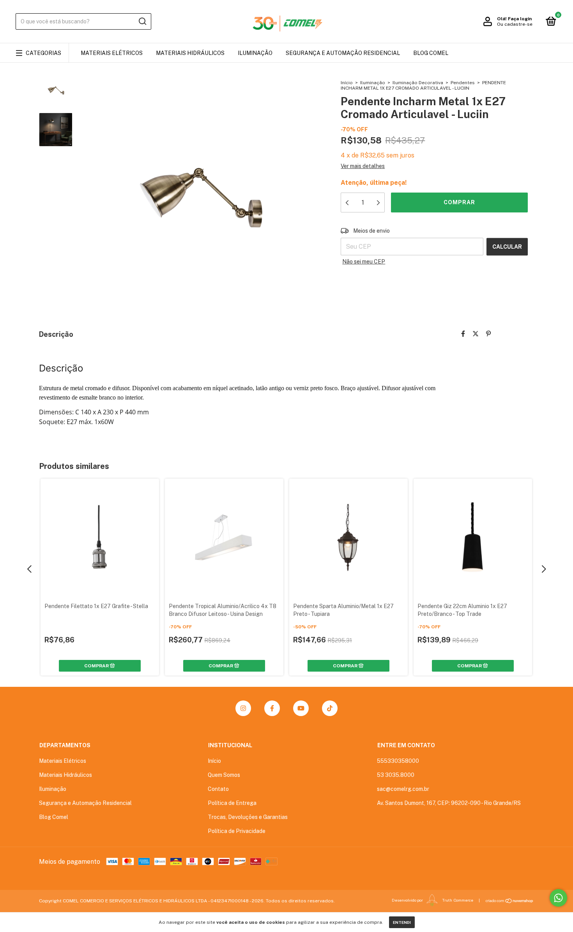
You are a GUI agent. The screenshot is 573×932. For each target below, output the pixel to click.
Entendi (402, 922)
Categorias (43, 53)
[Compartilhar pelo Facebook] (463, 334)
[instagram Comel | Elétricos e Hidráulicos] (243, 708)
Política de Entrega (232, 803)
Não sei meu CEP (363, 261)
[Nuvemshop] (509, 901)
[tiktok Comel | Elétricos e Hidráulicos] (330, 708)
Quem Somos (224, 775)
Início (347, 82)
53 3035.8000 (395, 775)
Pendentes (463, 82)
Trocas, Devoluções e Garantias (248, 817)
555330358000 (398, 761)
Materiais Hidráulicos (190, 53)
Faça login (520, 18)
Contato (218, 789)
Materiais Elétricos (112, 53)
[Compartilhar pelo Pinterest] (488, 334)
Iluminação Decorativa (418, 82)
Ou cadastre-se (514, 24)
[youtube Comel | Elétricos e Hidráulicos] (301, 708)
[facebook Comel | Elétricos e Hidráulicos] (272, 708)
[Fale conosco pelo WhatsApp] (558, 898)
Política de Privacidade (236, 831)
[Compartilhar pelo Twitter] (475, 334)
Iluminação (255, 53)
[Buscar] (142, 21)
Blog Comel (430, 53)
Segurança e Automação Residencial (343, 53)
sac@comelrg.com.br (403, 789)
